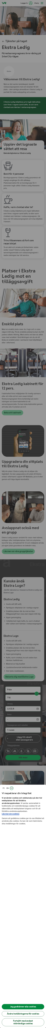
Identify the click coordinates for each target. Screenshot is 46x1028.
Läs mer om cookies (10, 814)
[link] (3, 788)
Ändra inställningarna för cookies (23, 1013)
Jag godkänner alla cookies (23, 1006)
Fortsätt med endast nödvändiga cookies (23, 1022)
